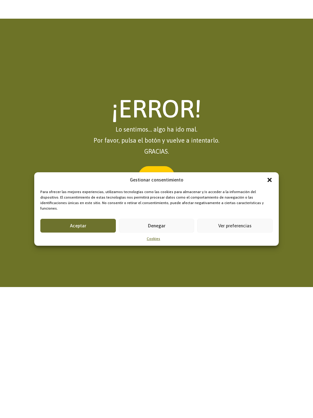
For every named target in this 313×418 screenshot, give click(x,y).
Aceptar (78, 225)
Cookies (153, 239)
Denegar (156, 225)
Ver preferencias (235, 225)
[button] (270, 180)
